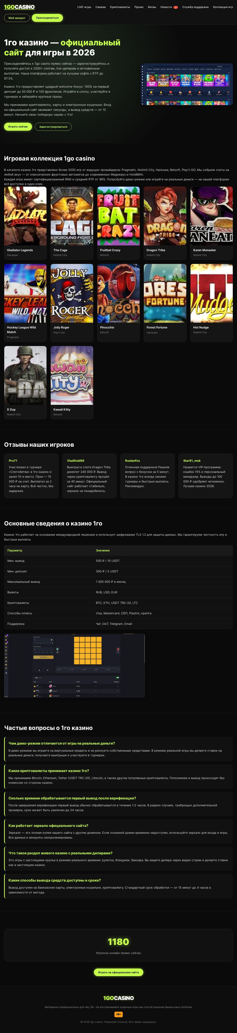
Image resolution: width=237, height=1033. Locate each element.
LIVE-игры (84, 7)
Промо (138, 7)
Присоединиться (47, 17)
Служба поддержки (195, 7)
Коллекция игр (223, 7)
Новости (169, 7)
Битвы (152, 7)
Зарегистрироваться (53, 126)
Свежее (101, 7)
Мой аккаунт (17, 17)
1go (19, 7)
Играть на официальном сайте (118, 972)
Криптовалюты (120, 7)
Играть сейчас (18, 126)
